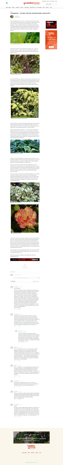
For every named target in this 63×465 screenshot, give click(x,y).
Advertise (32, 452)
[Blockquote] (22, 277)
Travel (51, 7)
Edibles (13, 7)
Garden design (8, 7)
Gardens (21, 7)
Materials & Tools (32, 7)
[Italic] (15, 277)
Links (40, 452)
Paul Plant (16, 391)
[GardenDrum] (31, 3)
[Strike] (18, 277)
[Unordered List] (21, 277)
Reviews (47, 7)
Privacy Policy (24, 452)
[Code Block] (23, 277)
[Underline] (17, 277)
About (29, 452)
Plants (44, 7)
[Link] (25, 277)
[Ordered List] (19, 277)
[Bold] (14, 277)
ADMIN (37, 462)
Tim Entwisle (16, 314)
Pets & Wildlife (39, 7)
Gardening (17, 7)
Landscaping (26, 7)
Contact (36, 452)
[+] (27, 277)
